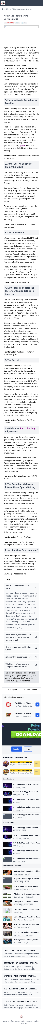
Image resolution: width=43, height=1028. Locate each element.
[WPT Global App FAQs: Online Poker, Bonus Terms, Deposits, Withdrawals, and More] (7, 801)
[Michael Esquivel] (7, 918)
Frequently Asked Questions (30, 803)
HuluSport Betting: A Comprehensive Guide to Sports (12, 690)
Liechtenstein (37, 935)
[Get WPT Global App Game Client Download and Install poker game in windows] (7, 793)
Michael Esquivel (28, 920)
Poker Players (18, 920)
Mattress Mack (18, 874)
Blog (7, 9)
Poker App (26, 795)
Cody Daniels (28, 943)
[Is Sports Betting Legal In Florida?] (7, 880)
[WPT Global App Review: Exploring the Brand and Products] (7, 785)
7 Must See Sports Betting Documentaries (21, 9)
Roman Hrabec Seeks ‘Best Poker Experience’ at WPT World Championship (30, 690)
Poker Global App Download (26, 1021)
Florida (27, 882)
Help (14, 818)
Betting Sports (28, 889)
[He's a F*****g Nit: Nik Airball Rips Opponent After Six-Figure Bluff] (7, 926)
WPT (14, 795)
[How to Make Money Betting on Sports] (7, 887)
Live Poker (17, 935)
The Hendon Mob (26, 935)
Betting (31, 428)
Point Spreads (29, 897)
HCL (15, 928)
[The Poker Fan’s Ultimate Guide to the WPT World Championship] (7, 910)
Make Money (18, 889)
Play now (37, 764)
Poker (24, 787)
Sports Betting (18, 882)
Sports (22, 145)
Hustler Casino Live (23, 928)
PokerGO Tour (18, 943)
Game (16, 912)
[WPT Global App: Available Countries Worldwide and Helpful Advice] (7, 816)
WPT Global (16, 787)
